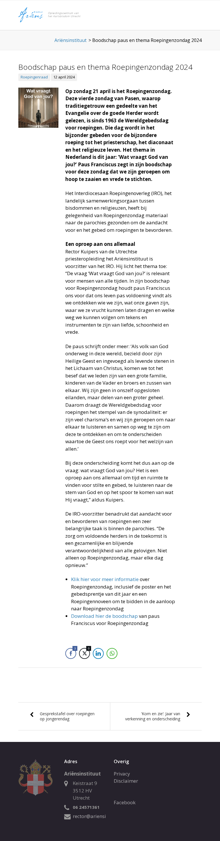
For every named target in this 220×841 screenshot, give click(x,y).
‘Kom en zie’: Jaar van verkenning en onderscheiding (152, 716)
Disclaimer (126, 781)
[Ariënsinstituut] (61, 14)
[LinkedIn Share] (98, 653)
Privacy (122, 773)
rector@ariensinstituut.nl (101, 816)
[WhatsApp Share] (112, 653)
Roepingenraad (34, 77)
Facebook (124, 802)
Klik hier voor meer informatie (105, 579)
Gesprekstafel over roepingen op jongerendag (67, 716)
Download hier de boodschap (104, 616)
